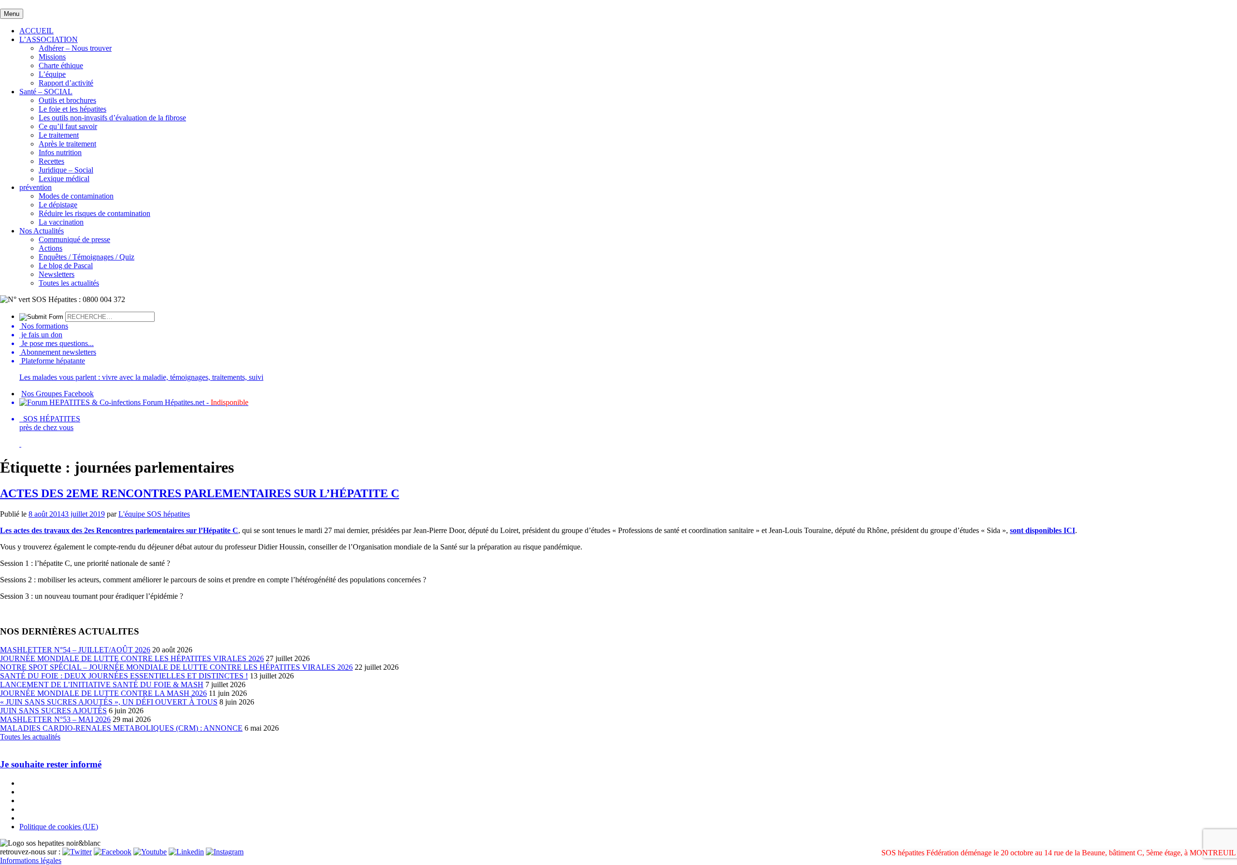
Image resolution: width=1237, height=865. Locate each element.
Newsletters (56, 274)
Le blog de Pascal (66, 265)
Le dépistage (58, 205)
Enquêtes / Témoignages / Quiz (86, 257)
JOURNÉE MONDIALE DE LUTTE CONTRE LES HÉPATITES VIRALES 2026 (132, 658)
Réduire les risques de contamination (94, 213)
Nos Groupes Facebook (57, 393)
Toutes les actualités (69, 283)
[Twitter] (77, 852)
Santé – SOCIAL (45, 91)
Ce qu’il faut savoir (68, 126)
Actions (50, 248)
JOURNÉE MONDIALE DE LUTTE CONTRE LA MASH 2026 (103, 693)
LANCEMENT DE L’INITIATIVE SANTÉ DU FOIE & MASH (101, 684)
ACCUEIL (36, 31)
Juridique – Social (66, 170)
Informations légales (30, 860)
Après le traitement (67, 144)
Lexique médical (64, 178)
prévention (35, 187)
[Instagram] (225, 852)
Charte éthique (61, 65)
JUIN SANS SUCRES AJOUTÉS (53, 710)
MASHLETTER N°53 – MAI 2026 (55, 719)
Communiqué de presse (74, 239)
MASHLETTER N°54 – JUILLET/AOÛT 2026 (75, 650)
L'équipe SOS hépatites (154, 514)
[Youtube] (150, 852)
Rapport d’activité (66, 83)
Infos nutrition (60, 152)
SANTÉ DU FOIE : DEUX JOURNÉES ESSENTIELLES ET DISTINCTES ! (124, 676)
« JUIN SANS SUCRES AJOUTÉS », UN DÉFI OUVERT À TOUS (108, 702)
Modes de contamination (76, 196)
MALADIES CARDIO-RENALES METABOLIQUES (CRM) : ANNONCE (121, 728)
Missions (52, 57)
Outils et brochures (67, 100)
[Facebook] (112, 852)
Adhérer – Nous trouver (75, 48)
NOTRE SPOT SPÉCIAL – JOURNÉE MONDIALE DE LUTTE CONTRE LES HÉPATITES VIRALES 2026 (176, 667)
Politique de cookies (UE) (58, 826)
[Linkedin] (186, 852)
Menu (11, 13)
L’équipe (52, 74)
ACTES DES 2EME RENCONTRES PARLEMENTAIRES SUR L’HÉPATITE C (199, 493)
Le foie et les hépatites (72, 109)
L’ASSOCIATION (48, 39)
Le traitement (59, 135)
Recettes (51, 161)
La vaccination (61, 222)
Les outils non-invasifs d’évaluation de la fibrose (112, 118)
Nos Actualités (41, 231)
